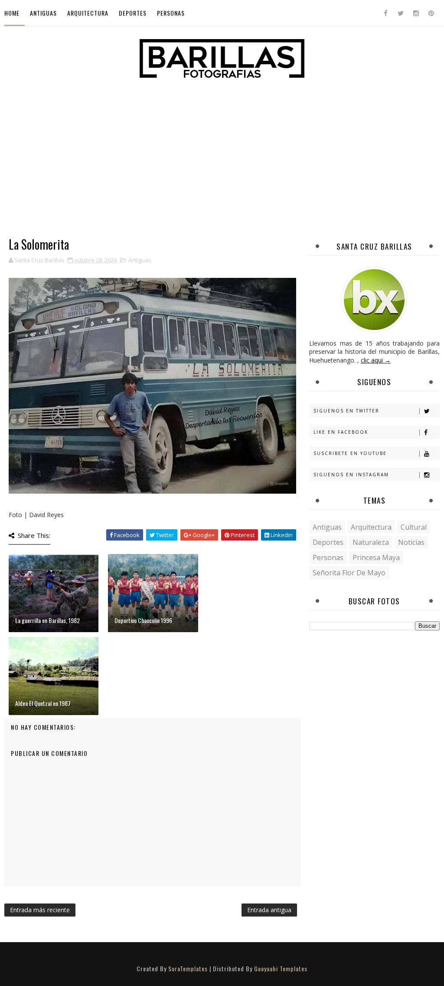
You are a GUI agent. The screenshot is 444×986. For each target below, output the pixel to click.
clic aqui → (376, 360)
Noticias (411, 542)
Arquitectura (87, 12)
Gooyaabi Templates (280, 968)
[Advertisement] (222, 146)
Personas (171, 12)
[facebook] (385, 13)
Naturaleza (371, 542)
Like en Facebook (340, 432)
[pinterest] (430, 13)
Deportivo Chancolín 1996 (143, 620)
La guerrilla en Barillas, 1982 (47, 620)
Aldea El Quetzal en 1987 (43, 703)
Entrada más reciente (40, 910)
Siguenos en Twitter (346, 411)
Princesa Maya (376, 557)
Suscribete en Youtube (350, 453)
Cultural (414, 527)
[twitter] (400, 13)
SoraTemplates (188, 968)
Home (12, 12)
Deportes (133, 12)
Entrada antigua (269, 910)
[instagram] (415, 13)
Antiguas (43, 12)
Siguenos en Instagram (351, 475)
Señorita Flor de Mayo (349, 572)
